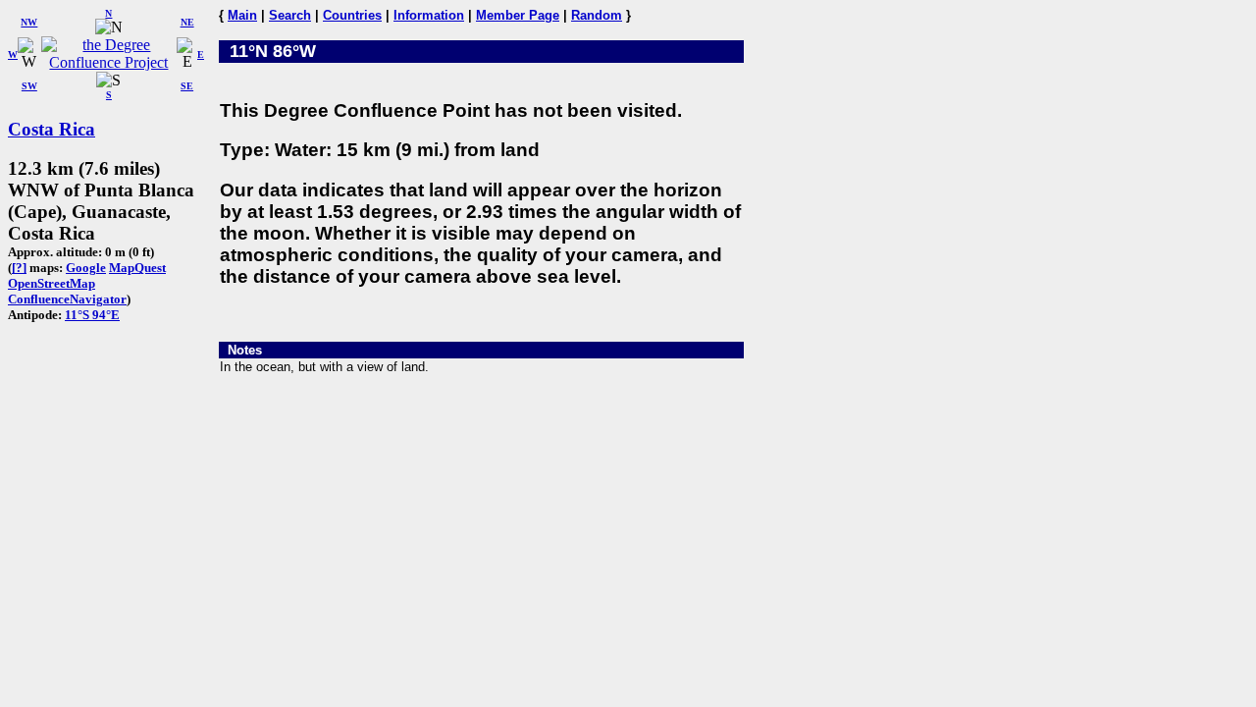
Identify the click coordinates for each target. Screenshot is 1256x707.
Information (428, 15)
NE (187, 22)
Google (86, 267)
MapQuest (137, 267)
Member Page (517, 15)
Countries (352, 15)
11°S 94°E (92, 314)
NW (29, 22)
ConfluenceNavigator (67, 299)
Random (596, 15)
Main (242, 15)
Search (290, 15)
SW (29, 86)
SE (187, 86)
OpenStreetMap (51, 283)
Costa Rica (51, 129)
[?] (19, 267)
